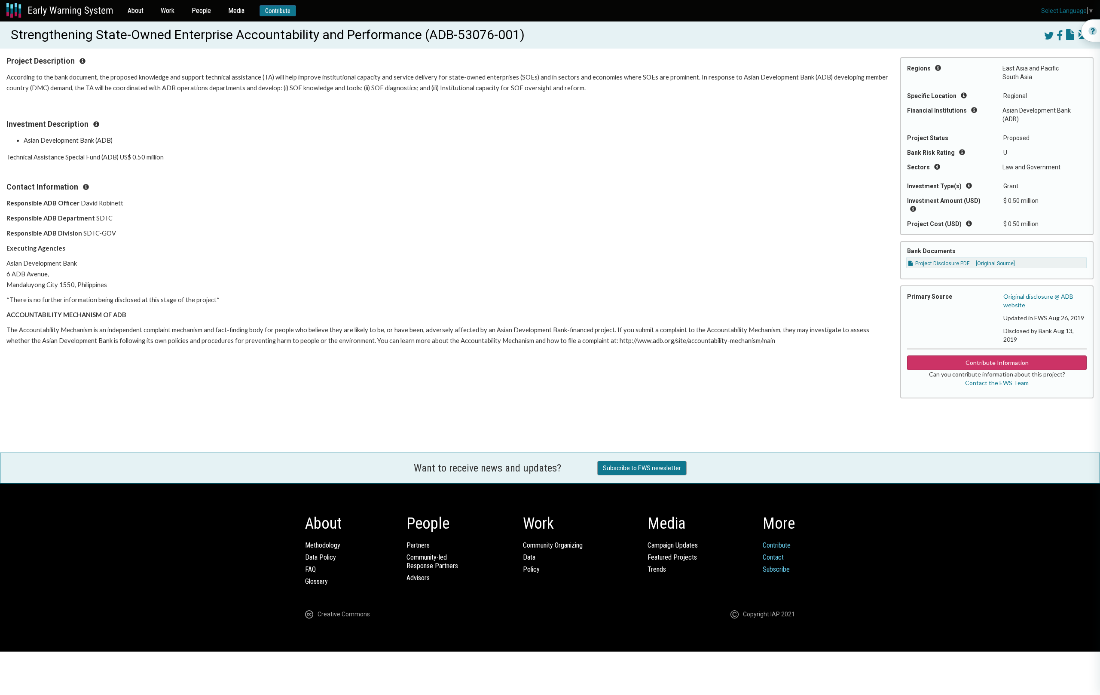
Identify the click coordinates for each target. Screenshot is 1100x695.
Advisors (418, 578)
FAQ (310, 569)
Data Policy (320, 557)
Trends (657, 569)
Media (236, 10)
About (136, 10)
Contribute (277, 10)
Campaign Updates (673, 545)
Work (167, 10)
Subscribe (776, 569)
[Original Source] (995, 263)
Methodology (322, 545)
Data (529, 557)
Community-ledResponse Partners (432, 561)
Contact (773, 557)
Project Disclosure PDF (941, 263)
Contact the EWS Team (997, 382)
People (201, 10)
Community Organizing (553, 545)
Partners (418, 545)
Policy (531, 569)
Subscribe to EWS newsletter (642, 468)
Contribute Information (997, 362)
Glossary (316, 581)
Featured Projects (672, 557)
